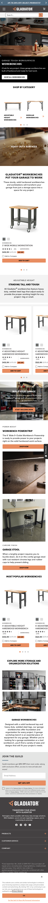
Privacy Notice (28, 788)
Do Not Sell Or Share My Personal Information (24, 900)
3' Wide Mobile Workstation (17, 245)
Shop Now (24, 446)
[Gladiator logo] (23, 9)
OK (24, 895)
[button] (21, 125)
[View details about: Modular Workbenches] (35, 106)
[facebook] (16, 825)
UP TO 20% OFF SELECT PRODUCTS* (24, 3)
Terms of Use (17, 788)
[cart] (44, 9)
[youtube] (29, 825)
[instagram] (21, 825)
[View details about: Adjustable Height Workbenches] (13, 107)
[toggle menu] (3, 9)
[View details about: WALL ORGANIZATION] (24, 701)
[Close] (41, 876)
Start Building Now (24, 410)
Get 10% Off (24, 783)
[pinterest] (25, 825)
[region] (24, 888)
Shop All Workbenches (14, 77)
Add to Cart (24, 260)
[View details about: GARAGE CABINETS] (24, 680)
